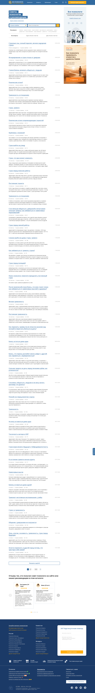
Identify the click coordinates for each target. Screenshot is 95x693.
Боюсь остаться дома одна (18, 341)
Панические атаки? (16, 82)
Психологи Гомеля (40, 646)
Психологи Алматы (40, 628)
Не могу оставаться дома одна (20, 421)
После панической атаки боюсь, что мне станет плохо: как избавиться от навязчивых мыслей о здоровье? (28, 288)
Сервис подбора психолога (17, 661)
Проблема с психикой (17, 133)
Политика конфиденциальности (45, 673)
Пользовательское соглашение (45, 671)
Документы (41, 669)
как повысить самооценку (46, 30)
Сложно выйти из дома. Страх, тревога (23, 238)
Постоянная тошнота (16, 183)
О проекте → (75, 79)
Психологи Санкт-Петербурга (16, 638)
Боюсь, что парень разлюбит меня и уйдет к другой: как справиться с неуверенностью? (28, 355)
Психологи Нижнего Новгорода (17, 644)
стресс (55, 30)
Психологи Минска (40, 644)
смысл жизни (35, 30)
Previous (10, 595)
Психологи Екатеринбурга (15, 642)
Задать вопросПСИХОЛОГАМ (94, 452)
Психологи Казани (13, 646)
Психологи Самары (13, 651)
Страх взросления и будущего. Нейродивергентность (28, 447)
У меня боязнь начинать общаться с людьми (25, 70)
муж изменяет (37, 31)
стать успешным (52, 31)
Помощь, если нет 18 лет (15, 677)
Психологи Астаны (40, 630)
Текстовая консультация (75, 661)
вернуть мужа (27, 30)
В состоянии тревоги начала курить (22, 459)
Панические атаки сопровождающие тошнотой (26, 120)
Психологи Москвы (13, 636)
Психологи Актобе (40, 636)
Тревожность (13, 409)
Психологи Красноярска (15, 647)
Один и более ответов (32, 35)
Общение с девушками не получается (22, 522)
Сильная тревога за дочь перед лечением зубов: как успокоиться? (28, 369)
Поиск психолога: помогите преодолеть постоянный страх (28, 277)
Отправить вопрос (72, 652)
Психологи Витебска (41, 647)
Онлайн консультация (34, 661)
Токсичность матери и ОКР (18, 434)
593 (36, 569)
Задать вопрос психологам (17, 20)
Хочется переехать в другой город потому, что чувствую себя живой (26, 549)
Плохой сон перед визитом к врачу (21, 397)
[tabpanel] (24, 595)
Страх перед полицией (17, 263)
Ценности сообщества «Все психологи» (19, 679)
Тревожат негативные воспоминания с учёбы (25, 497)
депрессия (22, 31)
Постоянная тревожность (18, 314)
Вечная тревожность (16, 301)
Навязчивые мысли (16, 472)
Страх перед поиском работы (19, 171)
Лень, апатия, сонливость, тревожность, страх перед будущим (28, 534)
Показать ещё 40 (34, 563)
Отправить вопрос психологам (74, 675)
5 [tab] (37, 612)
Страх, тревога (14, 108)
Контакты (68, 671)
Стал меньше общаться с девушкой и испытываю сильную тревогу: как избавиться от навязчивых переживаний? (27, 210)
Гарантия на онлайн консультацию (18, 671)
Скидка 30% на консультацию (16, 675)
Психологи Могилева (41, 649)
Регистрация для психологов (76, 681)
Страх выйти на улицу (17, 145)
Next (58, 595)
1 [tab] (31, 612)
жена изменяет (29, 31)
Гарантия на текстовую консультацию (18, 673)
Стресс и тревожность (17, 510)
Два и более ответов (51, 35)
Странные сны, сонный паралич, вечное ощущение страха (27, 44)
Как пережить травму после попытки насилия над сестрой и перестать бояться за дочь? (27, 328)
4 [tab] (36, 612)
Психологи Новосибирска (15, 640)
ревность (44, 31)
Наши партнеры (70, 673)
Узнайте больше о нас (75, 18)
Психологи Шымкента (41, 632)
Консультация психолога (77, 2)
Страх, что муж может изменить (21, 158)
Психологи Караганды (41, 634)
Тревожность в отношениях (19, 95)
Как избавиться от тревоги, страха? (22, 250)
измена (21, 30)
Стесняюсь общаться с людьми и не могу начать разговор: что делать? (26, 383)
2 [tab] (32, 612)
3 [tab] (34, 612)
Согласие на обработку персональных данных (48, 675)
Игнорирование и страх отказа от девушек (24, 57)
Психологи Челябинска (14, 649)
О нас (67, 677)
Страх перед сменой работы (19, 225)
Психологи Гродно (40, 651)
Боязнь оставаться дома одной (20, 485)
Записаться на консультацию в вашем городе (55, 661)
